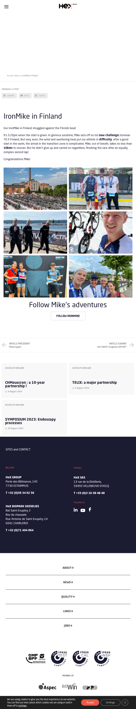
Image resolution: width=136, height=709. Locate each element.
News (17, 75)
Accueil (10, 75)
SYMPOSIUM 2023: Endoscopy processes (30, 421)
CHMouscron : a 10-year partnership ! (25, 384)
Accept (90, 702)
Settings (110, 702)
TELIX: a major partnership (94, 382)
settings (22, 705)
